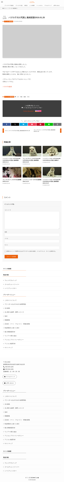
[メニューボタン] (2, 2)
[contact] (38, 477)
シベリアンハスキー (11, 288)
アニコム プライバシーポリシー (14, 339)
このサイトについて (11, 300)
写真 (21, 96)
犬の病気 (7, 308)
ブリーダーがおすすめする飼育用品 (15, 304)
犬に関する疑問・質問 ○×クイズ (14, 312)
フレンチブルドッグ (11, 280)
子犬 (28, 96)
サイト (6, 245)
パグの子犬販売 (7, 86)
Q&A (6, 316)
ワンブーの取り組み (11, 335)
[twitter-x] (28, 477)
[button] (7, 124)
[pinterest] (32, 477)
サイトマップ (9, 347)
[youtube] (34, 477)
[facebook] (26, 477)
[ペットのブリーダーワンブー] (32, 2)
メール (6, 238)
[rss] (36, 477)
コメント (8, 210)
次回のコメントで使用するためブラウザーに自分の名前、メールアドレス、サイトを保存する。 (31, 251)
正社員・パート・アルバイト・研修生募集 (17, 324)
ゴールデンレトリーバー (12, 284)
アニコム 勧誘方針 (10, 343)
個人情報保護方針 (10, 331)
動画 (25, 96)
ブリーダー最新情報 (8, 21)
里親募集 (7, 320)
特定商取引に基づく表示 (12, 328)
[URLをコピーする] (57, 124)
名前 (6, 232)
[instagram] (30, 477)
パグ (18, 96)
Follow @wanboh (28, 111)
